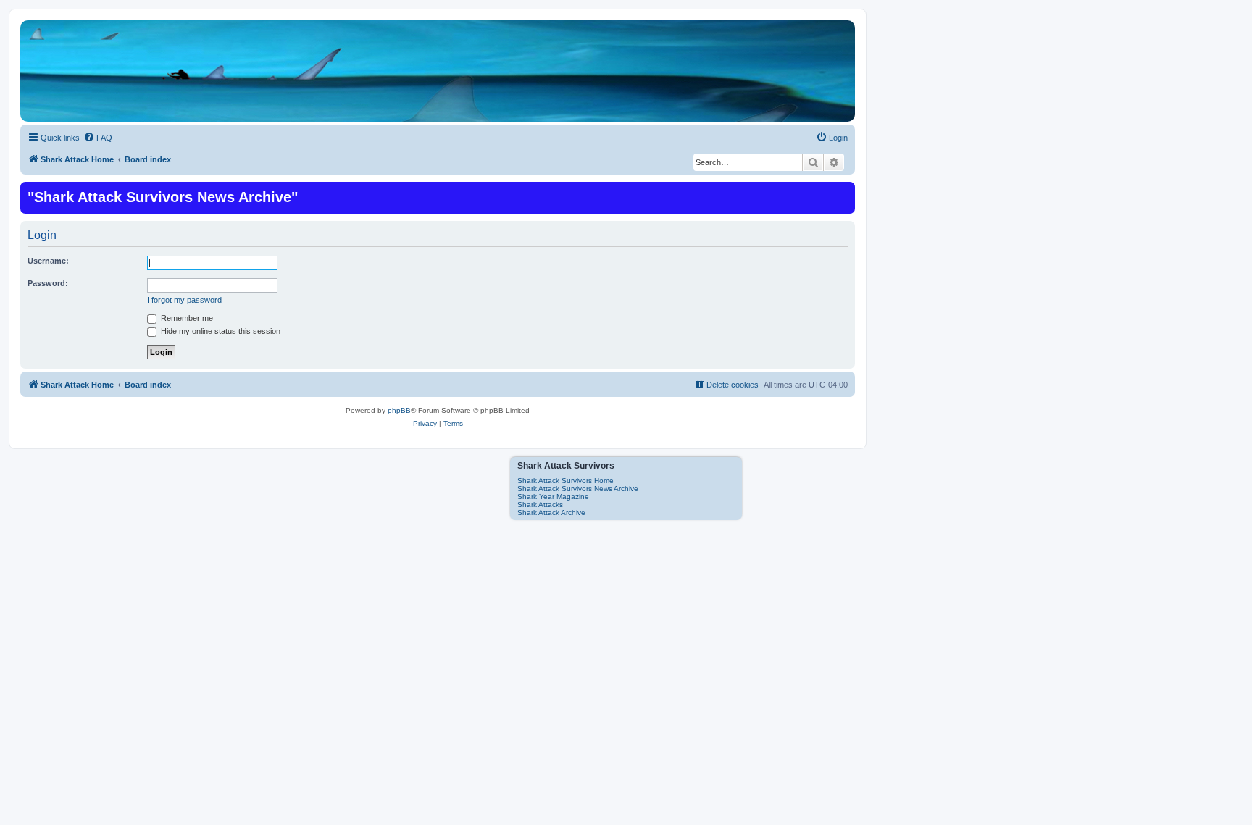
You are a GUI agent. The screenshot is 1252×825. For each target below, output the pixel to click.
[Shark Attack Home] (437, 79)
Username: (48, 260)
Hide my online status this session (219, 331)
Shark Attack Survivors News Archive (577, 489)
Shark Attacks (540, 504)
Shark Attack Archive (551, 512)
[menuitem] (97, 137)
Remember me (186, 318)
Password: (48, 283)
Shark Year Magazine (553, 497)
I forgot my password (184, 300)
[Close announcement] (843, 191)
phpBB (399, 410)
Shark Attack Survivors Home (565, 481)
